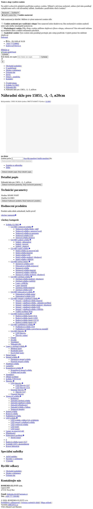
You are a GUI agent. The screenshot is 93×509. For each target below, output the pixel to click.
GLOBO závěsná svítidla (21, 277)
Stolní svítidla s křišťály (25, 259)
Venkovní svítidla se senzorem (27, 233)
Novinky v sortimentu (14, 459)
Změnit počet (6, 158)
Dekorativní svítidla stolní (25, 294)
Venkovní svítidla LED (24, 235)
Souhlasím (15, 13)
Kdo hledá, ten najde (9, 57)
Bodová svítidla (12, 414)
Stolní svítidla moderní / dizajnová (29, 257)
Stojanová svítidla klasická (26, 270)
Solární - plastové (22, 246)
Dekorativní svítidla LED (25, 296)
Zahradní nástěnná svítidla (21, 403)
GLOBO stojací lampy (20, 262)
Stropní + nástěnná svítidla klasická (29, 301)
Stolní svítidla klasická (24, 253)
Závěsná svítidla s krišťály (25, 281)
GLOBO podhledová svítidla (22, 325)
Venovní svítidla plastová (25, 238)
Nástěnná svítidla (12, 364)
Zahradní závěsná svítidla (20, 401)
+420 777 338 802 (12, 496)
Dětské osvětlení (12, 377)
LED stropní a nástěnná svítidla (23, 422)
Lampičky (10, 366)
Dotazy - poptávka (13, 77)
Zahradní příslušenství (19, 405)
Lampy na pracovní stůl (15, 431)
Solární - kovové (22, 244)
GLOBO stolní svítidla (20, 248)
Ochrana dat (10, 72)
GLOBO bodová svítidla (20, 314)
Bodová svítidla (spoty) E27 (16, 442)
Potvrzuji (4, 37)
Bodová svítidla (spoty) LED (27, 318)
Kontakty (9, 79)
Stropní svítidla (12, 357)
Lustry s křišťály (22, 283)
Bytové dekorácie (12, 446)
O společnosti (11, 68)
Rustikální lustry (17, 351)
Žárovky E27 (21, 392)
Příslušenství (10, 433)
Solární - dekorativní (23, 242)
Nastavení (5, 13)
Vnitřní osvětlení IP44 (24, 312)
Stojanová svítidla (22, 268)
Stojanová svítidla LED (24, 264)
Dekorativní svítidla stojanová (27, 266)
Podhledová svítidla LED (25, 327)
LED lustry (15, 427)
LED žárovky (21, 333)
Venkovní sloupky (18, 409)
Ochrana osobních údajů (30, 503)
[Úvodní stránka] (8, 52)
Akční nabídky (11, 457)
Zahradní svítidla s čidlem (20, 407)
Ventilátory (15, 342)
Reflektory (15, 398)
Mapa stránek (46, 503)
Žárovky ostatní (21, 335)
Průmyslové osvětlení (14, 435)
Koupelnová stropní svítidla (21, 370)
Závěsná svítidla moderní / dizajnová (29, 279)
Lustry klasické (21, 285)
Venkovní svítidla (13, 396)
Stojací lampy (11, 355)
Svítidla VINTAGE (13, 379)
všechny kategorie (8, 215)
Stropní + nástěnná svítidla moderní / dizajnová (33, 305)
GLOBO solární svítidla (20, 240)
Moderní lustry (16, 348)
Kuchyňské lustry (17, 353)
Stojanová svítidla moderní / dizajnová (30, 275)
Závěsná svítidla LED (24, 290)
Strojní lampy (16, 438)
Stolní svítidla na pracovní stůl (27, 251)
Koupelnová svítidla (14, 368)
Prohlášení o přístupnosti (10, 503)
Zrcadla (13, 340)
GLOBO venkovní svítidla (21, 227)
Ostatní (13, 338)
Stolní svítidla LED (23, 255)
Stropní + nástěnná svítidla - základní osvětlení (33, 303)
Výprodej (9, 461)
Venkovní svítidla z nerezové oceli (29, 231)
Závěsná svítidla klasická (25, 288)
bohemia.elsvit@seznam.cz (17, 494)
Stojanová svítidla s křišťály (26, 272)
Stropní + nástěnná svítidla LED (28, 307)
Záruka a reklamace (13, 70)
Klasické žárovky (17, 390)
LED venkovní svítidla (19, 425)
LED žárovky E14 (23, 388)
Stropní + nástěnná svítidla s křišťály (29, 309)
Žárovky (9, 381)
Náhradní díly (16, 344)
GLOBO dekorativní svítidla (22, 292)
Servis (8, 75)
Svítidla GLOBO (12, 225)
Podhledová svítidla (13, 416)
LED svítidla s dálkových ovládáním (25, 420)
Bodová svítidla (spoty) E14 (26, 316)
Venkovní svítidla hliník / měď (27, 229)
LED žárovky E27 (23, 385)
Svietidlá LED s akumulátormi (17, 444)
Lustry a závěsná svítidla (15, 346)
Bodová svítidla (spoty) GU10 (27, 320)
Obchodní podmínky (14, 66)
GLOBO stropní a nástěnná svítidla (24, 298)
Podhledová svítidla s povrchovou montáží (32, 329)
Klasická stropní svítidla (20, 362)
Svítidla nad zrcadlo (18, 372)
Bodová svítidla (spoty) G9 (26, 322)
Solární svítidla (11, 411)
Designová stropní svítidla (21, 359)
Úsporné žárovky (17, 394)
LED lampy (15, 429)
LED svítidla (11, 418)
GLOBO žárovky (18, 331)
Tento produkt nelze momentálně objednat (16, 161)
